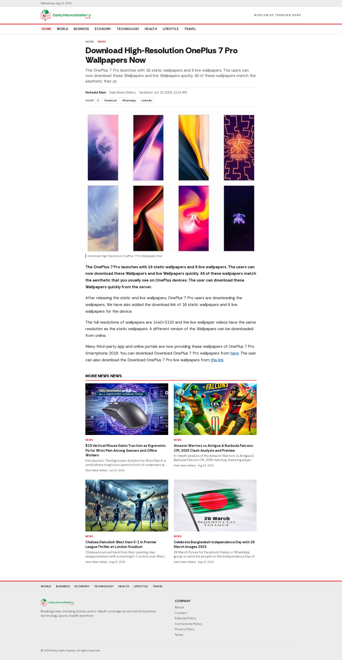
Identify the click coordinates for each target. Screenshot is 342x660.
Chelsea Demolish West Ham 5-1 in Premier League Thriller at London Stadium (121, 544)
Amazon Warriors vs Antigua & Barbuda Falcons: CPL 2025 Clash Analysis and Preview (214, 448)
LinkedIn (146, 100)
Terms (179, 635)
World (62, 29)
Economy (103, 29)
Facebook (110, 100)
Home (46, 29)
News (102, 41)
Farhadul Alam (95, 92)
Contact (181, 613)
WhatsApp (129, 100)
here (235, 353)
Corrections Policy (188, 624)
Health (151, 29)
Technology (128, 29)
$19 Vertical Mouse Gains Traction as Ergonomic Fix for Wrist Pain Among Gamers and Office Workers (125, 450)
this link (217, 359)
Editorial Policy (185, 618)
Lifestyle (171, 29)
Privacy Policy (184, 629)
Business (81, 29)
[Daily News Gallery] (66, 15)
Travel (190, 29)
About (179, 607)
